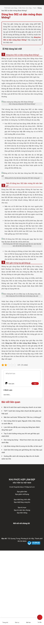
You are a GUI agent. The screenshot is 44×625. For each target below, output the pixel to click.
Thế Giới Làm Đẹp (10, 8)
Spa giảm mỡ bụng (22, 494)
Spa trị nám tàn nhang (22, 510)
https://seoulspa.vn (22, 518)
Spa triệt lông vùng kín (22, 502)
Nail (34, 8)
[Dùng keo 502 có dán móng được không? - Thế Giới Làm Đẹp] (2, 3)
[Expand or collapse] (40, 49)
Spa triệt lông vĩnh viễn (22, 499)
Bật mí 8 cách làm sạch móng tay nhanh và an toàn (22, 407)
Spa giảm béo (22, 492)
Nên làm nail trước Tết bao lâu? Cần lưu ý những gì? (22, 417)
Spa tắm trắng (22, 513)
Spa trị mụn (22, 507)
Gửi (35, 383)
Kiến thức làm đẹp (25, 8)
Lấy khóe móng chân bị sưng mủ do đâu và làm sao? (23, 446)
